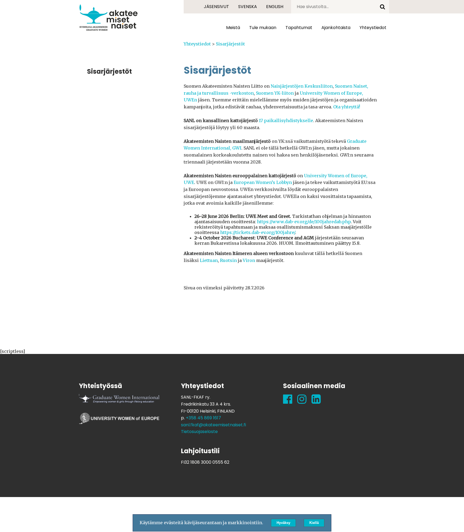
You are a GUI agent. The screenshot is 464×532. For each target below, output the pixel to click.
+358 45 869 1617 (203, 418)
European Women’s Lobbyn (263, 182)
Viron (249, 260)
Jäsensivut (216, 6)
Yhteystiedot (197, 44)
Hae (382, 6)
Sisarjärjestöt (230, 44)
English (274, 6)
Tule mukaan (262, 27)
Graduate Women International (119, 402)
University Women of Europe (119, 421)
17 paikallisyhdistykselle (286, 120)
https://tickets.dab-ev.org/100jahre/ (257, 232)
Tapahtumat (298, 27)
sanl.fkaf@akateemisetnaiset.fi (213, 425)
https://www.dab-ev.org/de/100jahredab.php (304, 221)
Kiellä (314, 523)
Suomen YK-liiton (275, 93)
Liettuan (209, 260)
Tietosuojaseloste (199, 431)
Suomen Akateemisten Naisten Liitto (108, 17)
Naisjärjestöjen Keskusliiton (302, 86)
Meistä (233, 27)
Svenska (247, 6)
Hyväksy (283, 523)
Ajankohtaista (335, 27)
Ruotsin (228, 260)
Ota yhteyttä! (346, 106)
